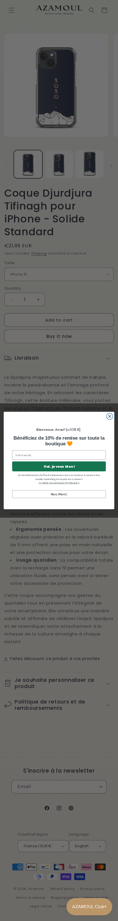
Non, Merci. (59, 493)
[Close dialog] (110, 416)
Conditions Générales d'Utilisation (59, 483)
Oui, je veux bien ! (59, 466)
